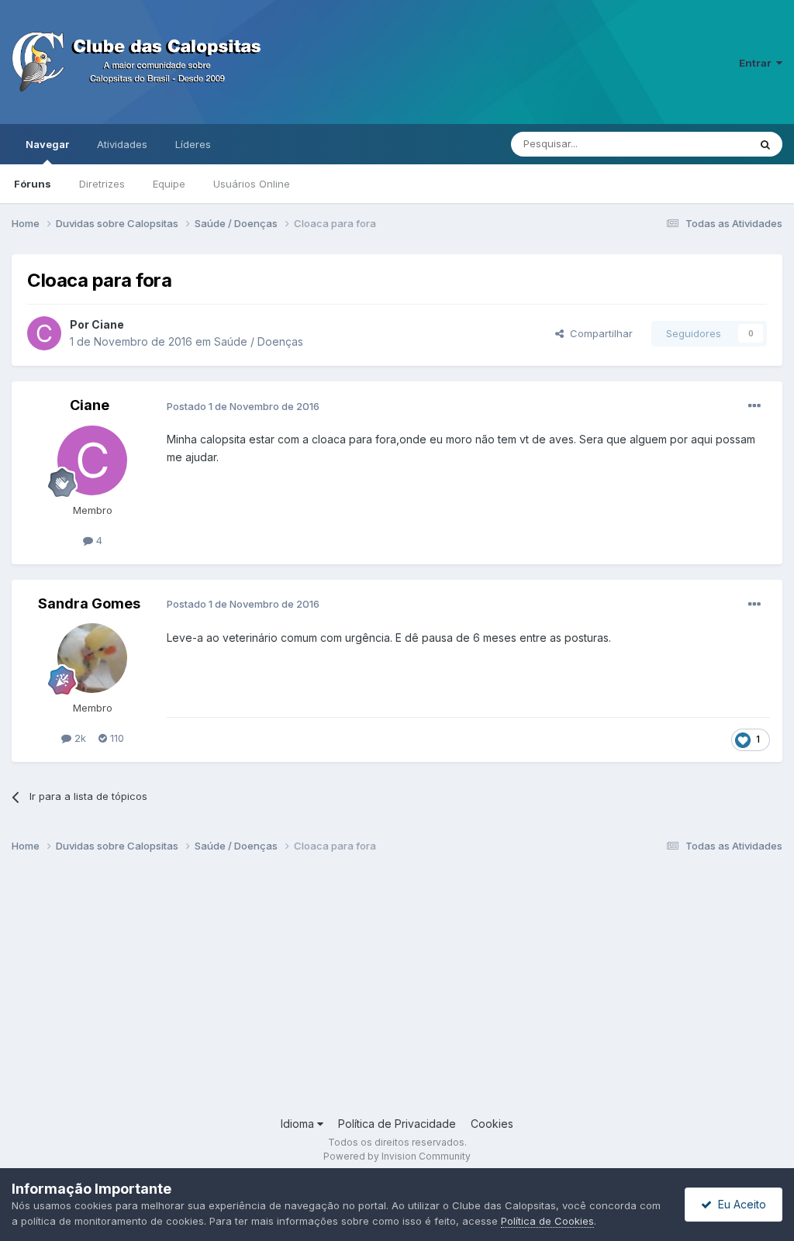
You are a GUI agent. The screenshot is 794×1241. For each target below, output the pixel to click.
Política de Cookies (547, 1221)
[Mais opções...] (754, 406)
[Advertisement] (397, 991)
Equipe (169, 184)
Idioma (299, 1123)
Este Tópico (699, 144)
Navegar (47, 144)
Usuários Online (251, 184)
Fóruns (32, 184)
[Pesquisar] (765, 144)
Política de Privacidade (397, 1123)
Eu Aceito (739, 1204)
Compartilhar (598, 333)
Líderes (193, 144)
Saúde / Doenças (258, 341)
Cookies (492, 1123)
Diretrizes (102, 184)
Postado (243, 406)
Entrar (757, 63)
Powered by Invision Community (397, 1156)
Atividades (122, 144)
